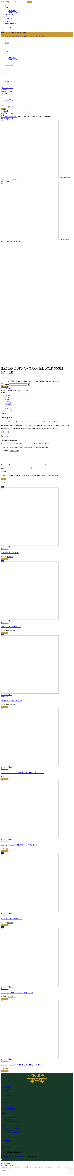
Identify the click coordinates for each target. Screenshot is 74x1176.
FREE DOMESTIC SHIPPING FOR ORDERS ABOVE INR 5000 (24, 36)
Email (7, 401)
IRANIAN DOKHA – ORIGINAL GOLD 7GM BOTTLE (22, 773)
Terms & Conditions (12, 1132)
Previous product (7, 119)
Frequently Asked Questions (14, 1151)
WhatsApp (8, 405)
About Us (8, 1106)
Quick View (4, 549)
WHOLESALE (9, 14)
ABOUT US (8, 16)
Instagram (8, 1143)
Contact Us (8, 18)
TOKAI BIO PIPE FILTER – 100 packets (17, 993)
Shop (6, 7)
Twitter (7, 397)
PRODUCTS (8, 117)
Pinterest (8, 403)
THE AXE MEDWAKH (10, 553)
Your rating (5, 450)
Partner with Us (10, 1108)
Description (9, 408)
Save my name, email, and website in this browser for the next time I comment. (30, 475)
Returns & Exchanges (12, 1121)
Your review (5, 465)
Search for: (4, 2)
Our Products (9, 1110)
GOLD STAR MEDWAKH (11, 627)
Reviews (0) (9, 410)
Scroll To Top (5, 1163)
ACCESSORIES (13, 13)
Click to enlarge (6, 363)
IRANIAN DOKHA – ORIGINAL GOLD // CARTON (21, 1065)
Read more (4, 633)
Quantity (6, 384)
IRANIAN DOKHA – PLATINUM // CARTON (19, 845)
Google (7, 399)
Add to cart (5, 386)
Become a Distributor (12, 1129)
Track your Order (10, 1119)
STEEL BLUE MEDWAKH (11, 700)
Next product (5, 181)
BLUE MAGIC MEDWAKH (11, 919)
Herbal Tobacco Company (15, 1156)
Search (29, 2)
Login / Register (10, 23)
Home (7, 5)
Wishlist (7, 21)
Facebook (8, 395)
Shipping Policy (10, 1117)
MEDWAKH (12, 11)
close (2, 31)
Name (3, 468)
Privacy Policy (9, 1130)
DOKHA (10, 9)
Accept (3, 1171)
